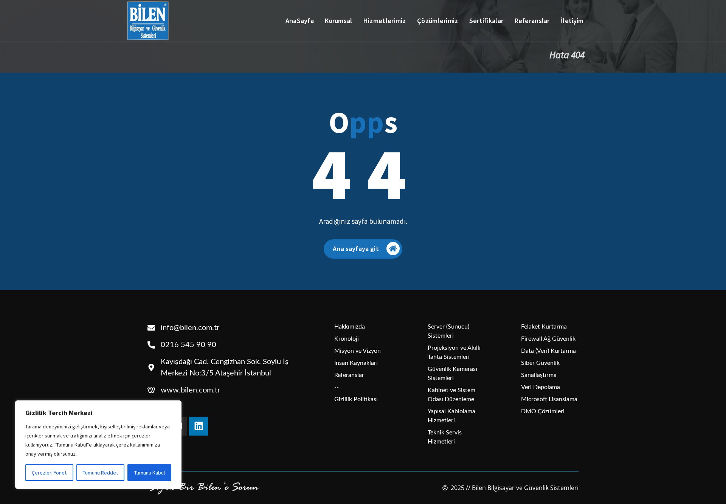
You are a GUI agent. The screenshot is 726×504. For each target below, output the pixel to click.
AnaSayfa (299, 20)
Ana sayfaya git (356, 248)
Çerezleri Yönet (49, 472)
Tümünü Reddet (100, 472)
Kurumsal (338, 20)
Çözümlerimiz (437, 20)
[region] (98, 444)
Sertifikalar (486, 20)
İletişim (572, 20)
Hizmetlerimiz (384, 20)
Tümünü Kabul (149, 472)
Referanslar (532, 20)
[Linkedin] (198, 426)
